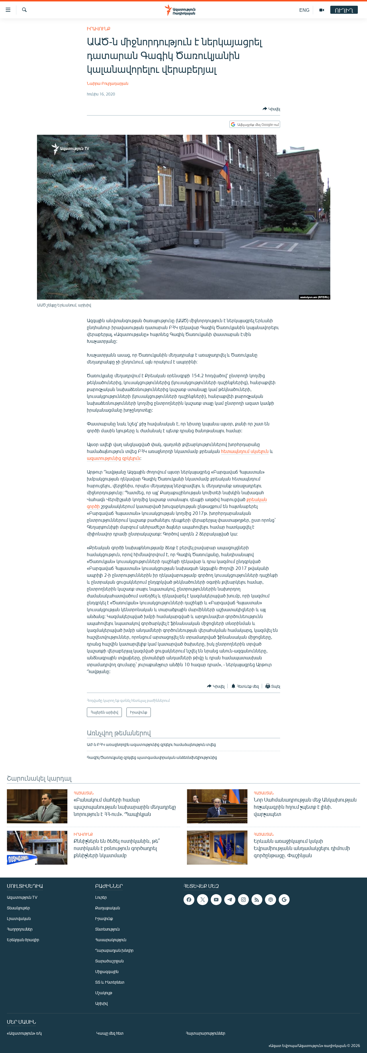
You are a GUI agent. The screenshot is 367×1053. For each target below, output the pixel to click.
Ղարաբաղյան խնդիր (114, 950)
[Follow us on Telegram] (229, 899)
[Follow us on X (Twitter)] (202, 899)
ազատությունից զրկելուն (113, 458)
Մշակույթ (103, 992)
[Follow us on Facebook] (189, 899)
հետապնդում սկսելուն (245, 451)
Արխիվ (101, 1003)
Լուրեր (101, 897)
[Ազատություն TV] (321, 10)
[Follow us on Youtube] (216, 899)
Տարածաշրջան (109, 960)
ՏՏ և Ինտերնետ (109, 982)
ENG (304, 10)
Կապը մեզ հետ (110, 1033)
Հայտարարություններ (205, 1033)
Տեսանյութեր (18, 907)
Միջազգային (106, 971)
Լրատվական (19, 918)
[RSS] (256, 899)
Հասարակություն (110, 939)
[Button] (271, 108)
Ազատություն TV (22, 897)
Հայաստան (84, 793)
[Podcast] (270, 899)
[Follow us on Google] (284, 899)
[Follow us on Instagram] (243, 899)
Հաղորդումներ (19, 929)
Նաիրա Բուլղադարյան (107, 83)
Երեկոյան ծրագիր (23, 939)
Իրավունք (98, 28)
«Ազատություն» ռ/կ (24, 1033)
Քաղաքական (107, 907)
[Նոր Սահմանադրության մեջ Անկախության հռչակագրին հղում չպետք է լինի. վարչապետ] (217, 806)
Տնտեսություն (107, 929)
